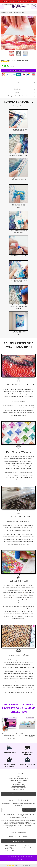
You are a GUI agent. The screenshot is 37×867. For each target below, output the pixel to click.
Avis (17, 82)
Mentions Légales (18, 789)
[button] (5, 61)
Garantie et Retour (18, 784)
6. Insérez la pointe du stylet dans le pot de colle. (18, 256)
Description (17, 89)
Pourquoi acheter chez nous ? (17, 96)
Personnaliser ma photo (18, 788)
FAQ (18, 777)
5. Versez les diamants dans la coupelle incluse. (18, 231)
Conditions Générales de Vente (18, 778)
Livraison (17, 92)
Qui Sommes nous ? (18, 786)
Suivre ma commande (18, 794)
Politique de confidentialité (18, 780)
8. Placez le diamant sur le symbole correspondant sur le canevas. (18, 306)
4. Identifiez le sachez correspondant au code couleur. (18, 205)
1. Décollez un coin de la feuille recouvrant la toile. (18, 129)
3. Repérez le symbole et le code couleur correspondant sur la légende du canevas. (18, 179)
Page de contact (19, 841)
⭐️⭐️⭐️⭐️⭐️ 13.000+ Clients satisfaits (18, 865)
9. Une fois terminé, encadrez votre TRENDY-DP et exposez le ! (18, 333)
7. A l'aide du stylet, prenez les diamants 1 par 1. (18, 281)
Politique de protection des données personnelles (21, 826)
